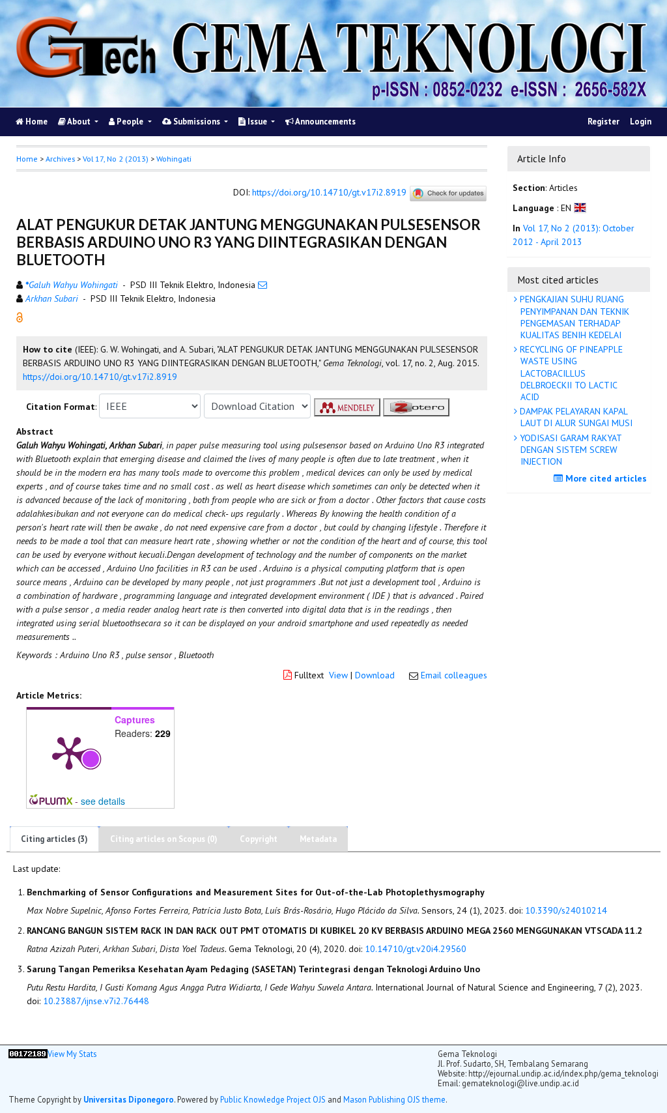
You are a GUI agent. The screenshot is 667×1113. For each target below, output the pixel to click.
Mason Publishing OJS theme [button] (394, 1099)
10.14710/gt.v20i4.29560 (415, 949)
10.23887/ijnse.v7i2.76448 (96, 1001)
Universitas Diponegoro (128, 1099)
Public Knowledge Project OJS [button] (273, 1099)
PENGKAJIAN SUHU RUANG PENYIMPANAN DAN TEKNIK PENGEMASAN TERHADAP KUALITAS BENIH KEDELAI (573, 317)
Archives (60, 159)
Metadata (318, 839)
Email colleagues (454, 675)
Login (640, 121)
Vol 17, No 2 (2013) (116, 159)
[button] (19, 316)
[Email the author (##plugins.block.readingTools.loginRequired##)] (262, 285)
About (79, 121)
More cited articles (605, 478)
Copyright (258, 839)
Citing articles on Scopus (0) (164, 839)
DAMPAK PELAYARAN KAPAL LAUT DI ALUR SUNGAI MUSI (574, 417)
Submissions (196, 121)
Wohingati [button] (174, 159)
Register (603, 121)
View (338, 675)
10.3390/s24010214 (566, 910)
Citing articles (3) (54, 839)
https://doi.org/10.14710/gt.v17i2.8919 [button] (100, 377)
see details (103, 800)
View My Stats (72, 1054)
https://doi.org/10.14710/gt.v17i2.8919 (329, 192)
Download (375, 675)
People (130, 121)
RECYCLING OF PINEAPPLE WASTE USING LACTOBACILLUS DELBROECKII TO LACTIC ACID (570, 373)
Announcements (325, 121)
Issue (257, 121)
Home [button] (27, 159)
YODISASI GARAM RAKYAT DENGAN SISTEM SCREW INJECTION (569, 449)
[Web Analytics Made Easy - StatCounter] (28, 1069)
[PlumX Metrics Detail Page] (69, 752)
